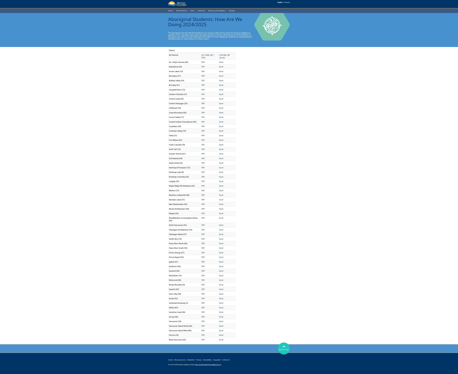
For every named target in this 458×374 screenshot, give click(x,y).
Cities (192, 11)
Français (287, 2)
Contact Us (226, 360)
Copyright (216, 360)
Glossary (232, 11)
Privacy (198, 360)
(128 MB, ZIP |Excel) (224, 56)
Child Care (201, 11)
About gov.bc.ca (180, 360)
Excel (221, 62)
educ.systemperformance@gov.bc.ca (208, 365)
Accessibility (207, 360)
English (280, 2)
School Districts (181, 11)
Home (170, 11)
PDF (203, 62)
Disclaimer (191, 360)
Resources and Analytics (216, 11)
